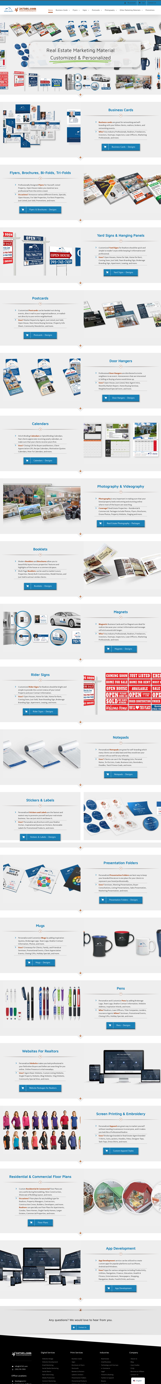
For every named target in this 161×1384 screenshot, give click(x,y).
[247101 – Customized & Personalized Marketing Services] (21, 1352)
